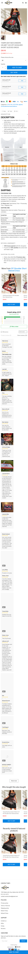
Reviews (3, 938)
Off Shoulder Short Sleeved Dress (17, 269)
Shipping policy (5, 918)
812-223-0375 (5, 904)
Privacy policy (4, 912)
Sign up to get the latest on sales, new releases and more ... (13, 946)
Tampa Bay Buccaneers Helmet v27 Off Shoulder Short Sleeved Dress (11, 829)
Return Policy (4, 920)
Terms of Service (5, 915)
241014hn (15, 104)
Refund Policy (4, 923)
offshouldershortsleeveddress (9, 106)
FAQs (2, 933)
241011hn (9, 104)
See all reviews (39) (14, 314)
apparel (21, 104)
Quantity (3, 64)
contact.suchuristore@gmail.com (9, 906)
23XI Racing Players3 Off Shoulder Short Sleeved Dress (11, 296)
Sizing (2, 935)
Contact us (3, 930)
